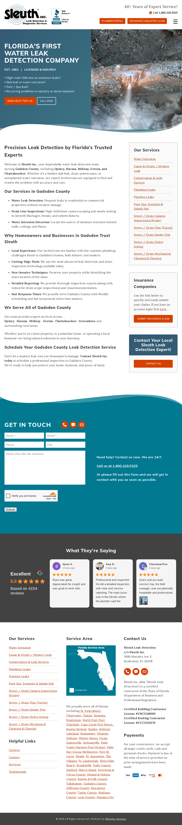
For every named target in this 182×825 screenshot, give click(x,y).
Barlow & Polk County (92, 779)
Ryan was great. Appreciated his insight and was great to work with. (69, 584)
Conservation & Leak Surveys (29, 662)
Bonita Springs (76, 729)
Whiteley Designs (115, 819)
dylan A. (68, 564)
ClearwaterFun (158, 564)
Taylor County (87, 792)
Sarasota (99, 715)
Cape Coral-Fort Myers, (97, 724)
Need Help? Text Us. (20, 101)
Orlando (102, 733)
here (163, 309)
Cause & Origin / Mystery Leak (30, 655)
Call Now (46, 101)
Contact (14, 757)
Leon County (86, 797)
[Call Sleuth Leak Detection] (64, 424)
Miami (80, 756)
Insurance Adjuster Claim (147, 21)
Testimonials (17, 771)
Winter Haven (88, 738)
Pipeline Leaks (144, 197)
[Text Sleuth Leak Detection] (73, 424)
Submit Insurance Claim (153, 318)
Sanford (71, 770)
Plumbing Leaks (145, 189)
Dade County (102, 765)
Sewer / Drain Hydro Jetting (28, 717)
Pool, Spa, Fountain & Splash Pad (31, 683)
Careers (14, 750)
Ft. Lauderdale (88, 761)
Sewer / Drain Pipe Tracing (153, 227)
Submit (10, 509)
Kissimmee (87, 733)
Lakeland (72, 733)
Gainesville (73, 742)
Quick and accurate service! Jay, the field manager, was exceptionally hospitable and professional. (156, 586)
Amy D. (110, 564)
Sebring (104, 729)
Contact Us (153, 363)
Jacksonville (91, 742)
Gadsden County (95, 783)
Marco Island (88, 770)
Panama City (105, 797)
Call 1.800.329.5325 (165, 12)
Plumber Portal (112, 21)
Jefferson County (77, 788)
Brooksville (84, 765)
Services (15, 764)
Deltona (71, 738)
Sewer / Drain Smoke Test (152, 234)
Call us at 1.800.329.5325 (117, 466)
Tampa (87, 715)
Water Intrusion (145, 159)
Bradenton (73, 720)
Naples (92, 729)
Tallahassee (74, 783)
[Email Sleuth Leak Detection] (81, 424)
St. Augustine (95, 756)
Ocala (103, 738)
